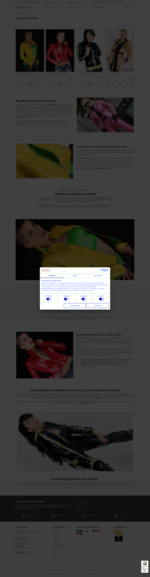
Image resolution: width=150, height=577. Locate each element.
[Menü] (147, 562)
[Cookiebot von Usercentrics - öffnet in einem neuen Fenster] (101, 270)
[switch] (66, 299)
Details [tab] (75, 275)
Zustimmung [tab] (51, 275)
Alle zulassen (97, 305)
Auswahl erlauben (75, 305)
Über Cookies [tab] (98, 275)
